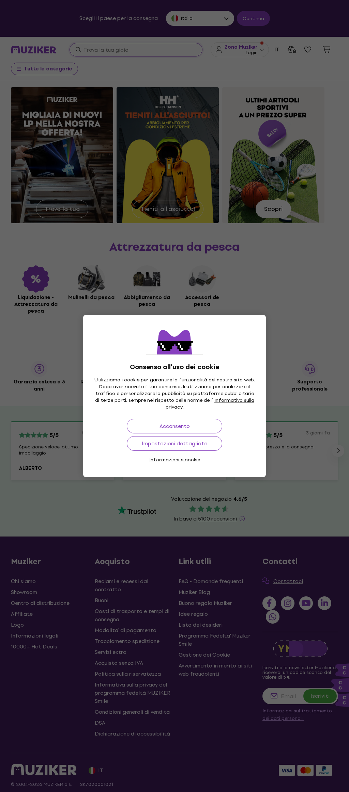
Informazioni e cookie (174, 459)
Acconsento (175, 426)
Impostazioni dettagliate (174, 443)
